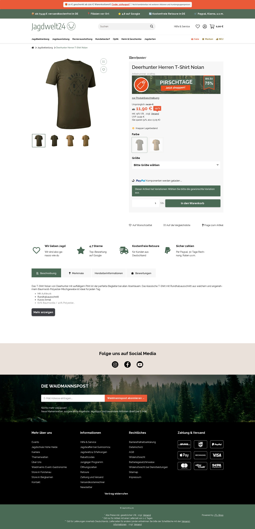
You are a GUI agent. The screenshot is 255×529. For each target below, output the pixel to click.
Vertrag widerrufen (116, 493)
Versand (155, 113)
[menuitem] (131, 39)
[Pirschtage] (176, 84)
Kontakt (36, 482)
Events (35, 442)
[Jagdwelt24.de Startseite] (53, 26)
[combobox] (176, 165)
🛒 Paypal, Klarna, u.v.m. (209, 13)
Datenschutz (136, 447)
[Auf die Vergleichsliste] (103, 61)
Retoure (84, 472)
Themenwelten (40, 457)
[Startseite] (33, 47)
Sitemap (133, 472)
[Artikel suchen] (152, 26)
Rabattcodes (87, 457)
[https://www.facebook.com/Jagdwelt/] (127, 364)
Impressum (135, 477)
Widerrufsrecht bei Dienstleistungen (148, 467)
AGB (131, 452)
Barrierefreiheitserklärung (142, 442)
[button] (205, 26)
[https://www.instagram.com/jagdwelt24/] (115, 364)
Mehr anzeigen (43, 312)
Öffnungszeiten (88, 467)
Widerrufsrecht (137, 457)
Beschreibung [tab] (48, 273)
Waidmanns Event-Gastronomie (49, 467)
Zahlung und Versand (91, 477)
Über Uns (36, 462)
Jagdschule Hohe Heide (44, 447)
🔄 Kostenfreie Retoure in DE (167, 13)
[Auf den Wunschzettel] (103, 69)
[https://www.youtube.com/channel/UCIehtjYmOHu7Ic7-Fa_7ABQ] (140, 364)
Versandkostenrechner (92, 482)
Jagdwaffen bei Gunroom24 (95, 447)
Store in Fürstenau (41, 472)
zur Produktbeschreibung (145, 98)
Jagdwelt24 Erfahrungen (93, 452)
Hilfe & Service (88, 442)
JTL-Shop (218, 515)
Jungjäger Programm (91, 462)
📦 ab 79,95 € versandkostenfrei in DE (54, 13)
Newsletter (86, 487)
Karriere (36, 452)
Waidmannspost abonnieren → (126, 398)
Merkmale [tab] (78, 273)
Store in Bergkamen (42, 477)
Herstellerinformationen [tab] (109, 273)
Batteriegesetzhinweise (141, 462)
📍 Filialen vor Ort (98, 13)
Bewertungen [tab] (143, 273)
